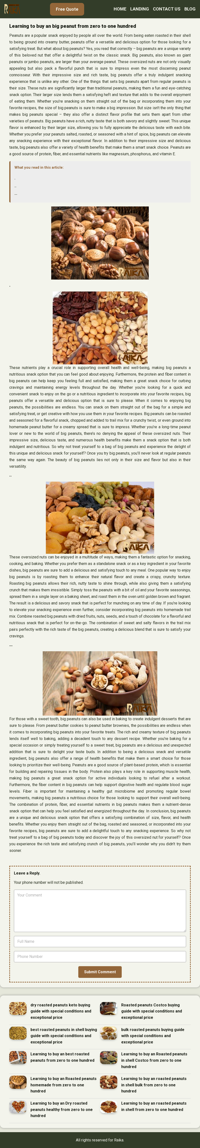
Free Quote (67, 9)
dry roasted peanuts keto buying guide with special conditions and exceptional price (60, 1011)
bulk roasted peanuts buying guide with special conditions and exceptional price (152, 1035)
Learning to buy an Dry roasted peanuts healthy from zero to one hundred (61, 1109)
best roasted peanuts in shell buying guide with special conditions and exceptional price (63, 1035)
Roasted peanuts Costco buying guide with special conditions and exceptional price (151, 1011)
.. (15, 186)
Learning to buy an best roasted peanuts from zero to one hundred (62, 1057)
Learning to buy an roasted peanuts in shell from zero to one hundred (154, 1106)
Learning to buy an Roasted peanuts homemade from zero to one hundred (63, 1084)
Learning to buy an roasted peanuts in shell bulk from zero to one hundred (154, 1084)
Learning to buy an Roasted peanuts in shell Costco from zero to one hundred (154, 1060)
